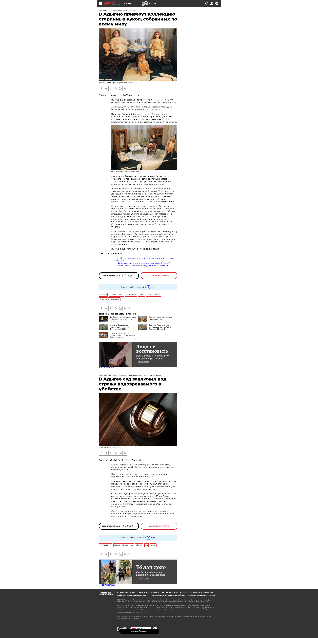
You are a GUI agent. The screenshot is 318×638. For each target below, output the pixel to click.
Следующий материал (139, 631)
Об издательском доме (126, 593)
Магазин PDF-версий (170, 593)
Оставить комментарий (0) (159, 275)
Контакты (155, 593)
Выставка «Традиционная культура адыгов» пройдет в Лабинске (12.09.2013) (120, 327)
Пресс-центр (143, 593)
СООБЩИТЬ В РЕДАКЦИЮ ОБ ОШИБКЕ (201, 595)
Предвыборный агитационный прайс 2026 (168, 595)
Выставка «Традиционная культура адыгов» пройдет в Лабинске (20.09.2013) (160, 327)
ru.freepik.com (117, 447)
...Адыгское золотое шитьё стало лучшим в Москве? (143, 263)
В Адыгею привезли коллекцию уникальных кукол (143, 266)
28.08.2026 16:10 (105, 375)
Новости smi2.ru (107, 367)
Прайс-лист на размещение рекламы (131, 595)
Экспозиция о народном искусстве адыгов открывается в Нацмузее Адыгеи (122, 335)
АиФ (131, 83)
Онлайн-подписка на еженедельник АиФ (196, 593)
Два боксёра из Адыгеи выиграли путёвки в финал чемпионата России (123, 319)
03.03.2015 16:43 (105, 10)
